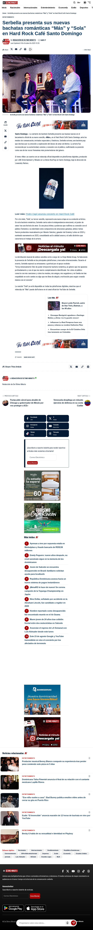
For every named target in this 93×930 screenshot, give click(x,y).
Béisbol (33, 857)
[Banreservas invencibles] (42, 699)
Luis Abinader (20, 857)
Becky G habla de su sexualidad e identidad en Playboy (47, 834)
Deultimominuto (52, 850)
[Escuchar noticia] (30, 49)
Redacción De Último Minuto (24, 40)
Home (4, 13)
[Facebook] (35, 418)
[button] (74, 2)
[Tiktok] (35, 433)
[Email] (16, 49)
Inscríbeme (32, 463)
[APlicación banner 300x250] (42, 732)
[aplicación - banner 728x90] (51, 248)
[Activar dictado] (67, 922)
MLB (58, 857)
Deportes (45, 853)
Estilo (56, 853)
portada (7, 857)
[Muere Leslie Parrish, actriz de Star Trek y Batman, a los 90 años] (54, 305)
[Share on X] (12, 49)
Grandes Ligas (46, 857)
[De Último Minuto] (10, 2)
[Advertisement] (46, 661)
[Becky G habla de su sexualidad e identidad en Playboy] (10, 836)
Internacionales (36, 850)
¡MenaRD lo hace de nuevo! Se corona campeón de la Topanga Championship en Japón (45, 590)
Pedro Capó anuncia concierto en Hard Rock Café (50, 214)
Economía (67, 853)
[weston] (42, 485)
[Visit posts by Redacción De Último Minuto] (6, 41)
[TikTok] (83, 871)
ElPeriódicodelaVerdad (29, 853)
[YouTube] (73, 871)
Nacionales (22, 850)
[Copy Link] (21, 49)
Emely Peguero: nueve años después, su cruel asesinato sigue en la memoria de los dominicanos (46, 558)
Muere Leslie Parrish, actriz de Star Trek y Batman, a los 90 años (73, 305)
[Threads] (58, 433)
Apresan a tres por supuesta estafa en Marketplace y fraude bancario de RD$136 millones (45, 547)
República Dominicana (71, 850)
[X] (58, 418)
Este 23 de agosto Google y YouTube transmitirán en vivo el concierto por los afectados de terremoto (44, 639)
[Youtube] (58, 426)
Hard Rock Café (29, 357)
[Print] (25, 49)
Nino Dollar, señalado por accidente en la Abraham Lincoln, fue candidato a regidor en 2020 (46, 602)
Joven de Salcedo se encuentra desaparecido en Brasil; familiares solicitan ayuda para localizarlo (44, 570)
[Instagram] (35, 426)
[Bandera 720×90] (51, 125)
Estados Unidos (81, 853)
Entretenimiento (8, 17)
